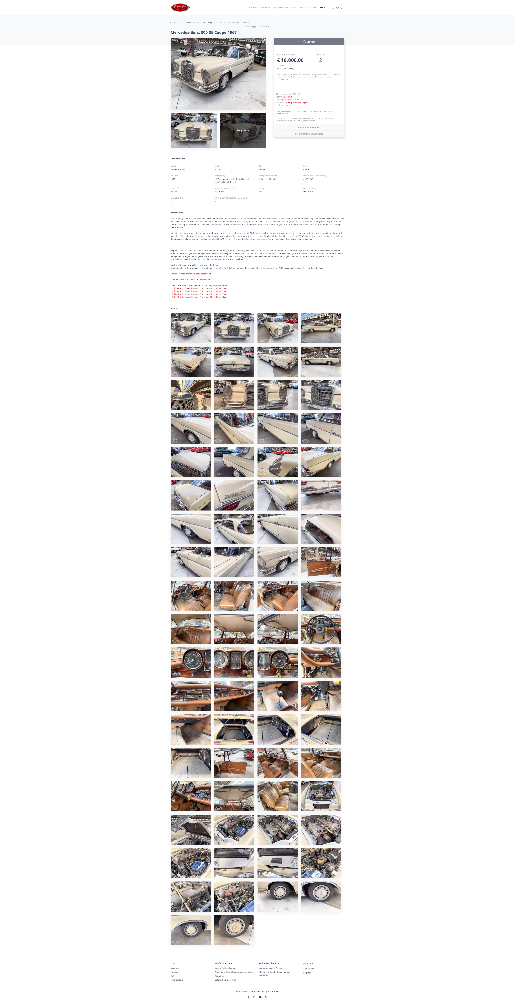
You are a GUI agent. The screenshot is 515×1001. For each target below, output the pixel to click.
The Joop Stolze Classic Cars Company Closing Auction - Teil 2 (201, 22)
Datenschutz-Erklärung (225, 980)
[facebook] (248, 997)
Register (307, 972)
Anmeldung (308, 968)
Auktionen (265, 7)
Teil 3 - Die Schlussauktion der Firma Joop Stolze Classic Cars (199, 291)
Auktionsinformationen (309, 127)
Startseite (253, 7)
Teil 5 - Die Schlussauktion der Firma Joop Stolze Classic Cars (199, 297)
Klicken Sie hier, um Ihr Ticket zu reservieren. (191, 273)
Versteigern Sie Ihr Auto (284, 7)
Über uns (175, 968)
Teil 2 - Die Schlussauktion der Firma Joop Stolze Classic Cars (199, 288)
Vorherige (252, 26)
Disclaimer (220, 976)
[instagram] (266, 997)
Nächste (264, 26)
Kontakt (313, 7)
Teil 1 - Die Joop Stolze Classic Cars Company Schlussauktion (199, 285)
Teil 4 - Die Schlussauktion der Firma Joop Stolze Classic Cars (199, 294)
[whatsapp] (254, 997)
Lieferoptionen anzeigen (296, 102)
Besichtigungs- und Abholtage (309, 134)
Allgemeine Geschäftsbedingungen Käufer (234, 972)
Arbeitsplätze (177, 980)
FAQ (172, 976)
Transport (302, 7)
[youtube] (260, 997)
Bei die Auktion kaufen (225, 968)
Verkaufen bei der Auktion (271, 968)
